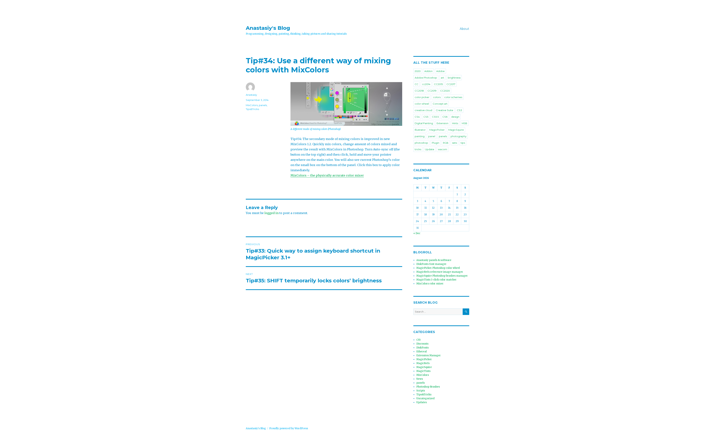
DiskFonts (422, 347)
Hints (455, 123)
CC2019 (432, 90)
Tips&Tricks (252, 109)
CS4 (417, 116)
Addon (428, 71)
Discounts (422, 343)
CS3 (459, 110)
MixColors (252, 105)
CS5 (425, 116)
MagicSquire (456, 129)
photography (458, 136)
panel (431, 136)
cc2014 (426, 84)
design (455, 116)
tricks (418, 149)
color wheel (422, 103)
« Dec (416, 233)
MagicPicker (437, 129)
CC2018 (419, 90)
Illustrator (420, 129)
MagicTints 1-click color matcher (436, 279)
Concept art (440, 103)
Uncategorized (425, 398)
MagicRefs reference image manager (439, 271)
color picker (422, 97)
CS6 (444, 116)
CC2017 (451, 84)
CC (416, 84)
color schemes (453, 97)
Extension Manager (428, 355)
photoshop (421, 142)
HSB (464, 123)
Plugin (435, 142)
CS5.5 (435, 116)
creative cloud (423, 110)
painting (420, 136)
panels (263, 105)
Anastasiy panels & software (433, 260)
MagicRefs (423, 363)
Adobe (440, 71)
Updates (421, 402)
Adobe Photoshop (426, 77)
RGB (445, 142)
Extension (442, 123)
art (442, 77)
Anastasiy (251, 94)
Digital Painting (424, 123)
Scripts (420, 390)
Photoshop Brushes (428, 386)
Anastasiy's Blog (268, 28)
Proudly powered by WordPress (288, 428)
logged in (271, 213)
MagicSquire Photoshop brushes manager (442, 275)
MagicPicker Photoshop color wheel (438, 268)
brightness (454, 77)
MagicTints (423, 371)
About (464, 29)
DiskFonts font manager (431, 264)
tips (463, 142)
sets (454, 142)
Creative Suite (444, 110)
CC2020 (445, 90)
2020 (418, 71)
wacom (442, 149)
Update (429, 149)
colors (437, 97)
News (419, 378)
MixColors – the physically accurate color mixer (327, 175)
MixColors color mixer (430, 283)
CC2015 (438, 84)
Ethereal (421, 351)
